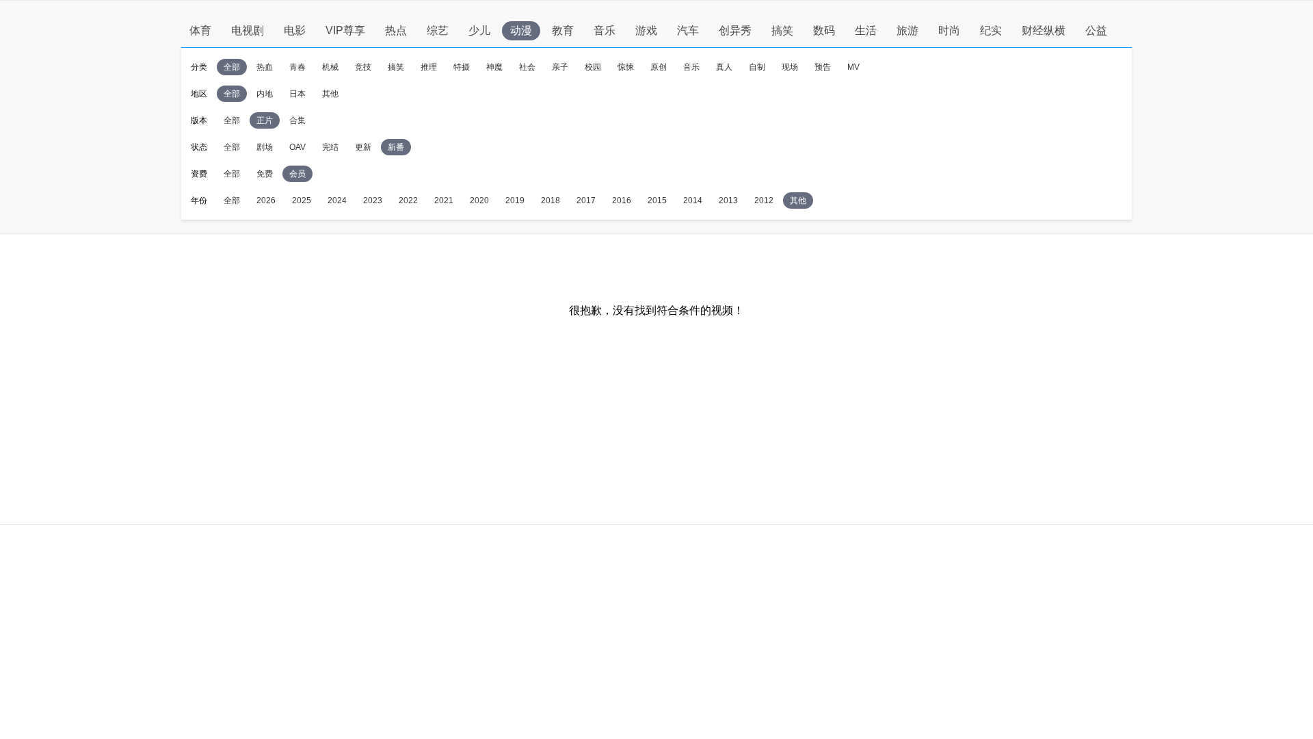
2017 (586, 200)
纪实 (991, 30)
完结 (330, 147)
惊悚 (626, 67)
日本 (297, 94)
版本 (199, 120)
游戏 (646, 30)
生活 (866, 30)
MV (853, 67)
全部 (232, 67)
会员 (297, 174)
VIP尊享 (345, 30)
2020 (479, 200)
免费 (264, 174)
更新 (363, 147)
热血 (264, 67)
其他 (330, 94)
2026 (266, 200)
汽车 (688, 30)
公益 (1096, 30)
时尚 (949, 30)
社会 (527, 67)
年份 (199, 200)
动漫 (521, 30)
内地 (264, 94)
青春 (297, 67)
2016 (621, 200)
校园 (593, 67)
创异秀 (735, 30)
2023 (372, 200)
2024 (337, 200)
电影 (295, 30)
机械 (330, 67)
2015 (657, 200)
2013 (728, 200)
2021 (443, 200)
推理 (429, 67)
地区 (199, 94)
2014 (692, 200)
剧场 (264, 147)
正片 (264, 120)
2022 (408, 200)
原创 (658, 67)
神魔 (494, 67)
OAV (297, 147)
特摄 (461, 67)
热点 (396, 30)
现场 (790, 67)
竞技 (363, 67)
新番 (396, 147)
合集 (297, 120)
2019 (515, 200)
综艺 (438, 30)
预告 (822, 67)
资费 (199, 174)
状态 (199, 147)
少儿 (479, 30)
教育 (563, 30)
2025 (301, 200)
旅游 (907, 30)
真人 (724, 67)
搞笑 (782, 30)
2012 (763, 200)
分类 (199, 67)
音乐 (604, 30)
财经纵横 (1043, 30)
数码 (824, 30)
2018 (550, 200)
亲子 (560, 67)
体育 (200, 30)
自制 (757, 67)
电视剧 (247, 30)
